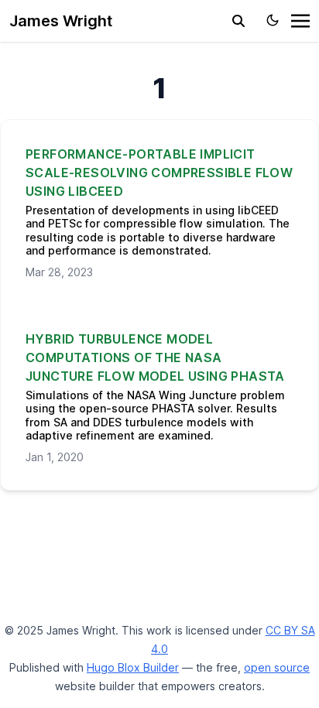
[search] (238, 21)
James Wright (60, 21)
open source (277, 667)
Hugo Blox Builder (133, 667)
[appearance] (272, 20)
